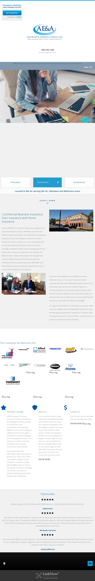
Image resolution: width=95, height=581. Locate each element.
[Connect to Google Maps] (4, 563)
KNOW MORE (44, 459)
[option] (47, 96)
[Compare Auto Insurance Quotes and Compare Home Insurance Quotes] (12, 12)
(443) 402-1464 (47, 50)
